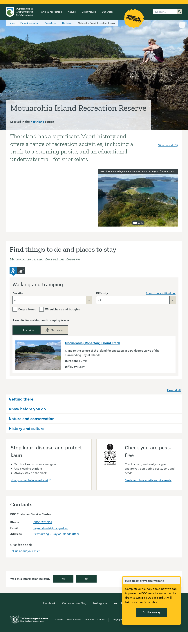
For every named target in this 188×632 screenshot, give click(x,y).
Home (12, 22)
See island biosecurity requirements (148, 480)
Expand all (174, 390)
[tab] (135, 223)
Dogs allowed (27, 309)
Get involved (89, 11)
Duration (18, 293)
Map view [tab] (57, 330)
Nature (72, 11)
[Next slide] (171, 197)
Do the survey (151, 612)
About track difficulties (161, 293)
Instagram (100, 603)
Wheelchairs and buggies (62, 309)
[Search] (179, 11)
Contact (101, 619)
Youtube (119, 603)
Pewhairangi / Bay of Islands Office (56, 534)
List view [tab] (29, 330)
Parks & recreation (51, 11)
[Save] (173, 138)
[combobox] (52, 300)
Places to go (50, 22)
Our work (107, 11)
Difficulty (102, 293)
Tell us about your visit (25, 551)
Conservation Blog (74, 603)
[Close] (177, 581)
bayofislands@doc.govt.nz (50, 528)
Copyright (117, 619)
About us (89, 619)
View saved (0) (168, 145)
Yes (63, 579)
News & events (74, 619)
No (86, 579)
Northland (67, 22)
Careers (59, 619)
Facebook (49, 603)
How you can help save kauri (29, 480)
